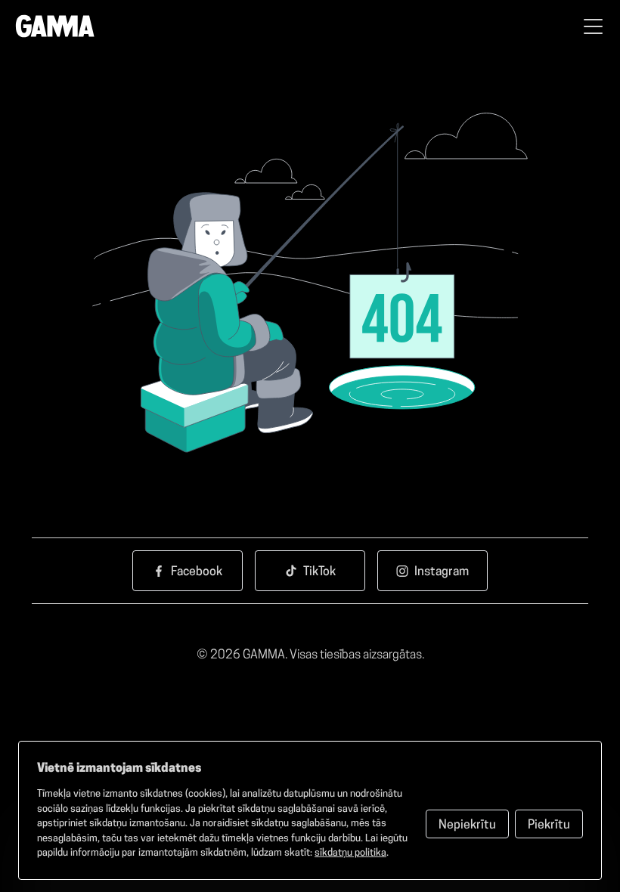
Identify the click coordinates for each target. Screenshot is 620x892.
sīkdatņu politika (350, 853)
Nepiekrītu (467, 825)
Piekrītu (549, 825)
